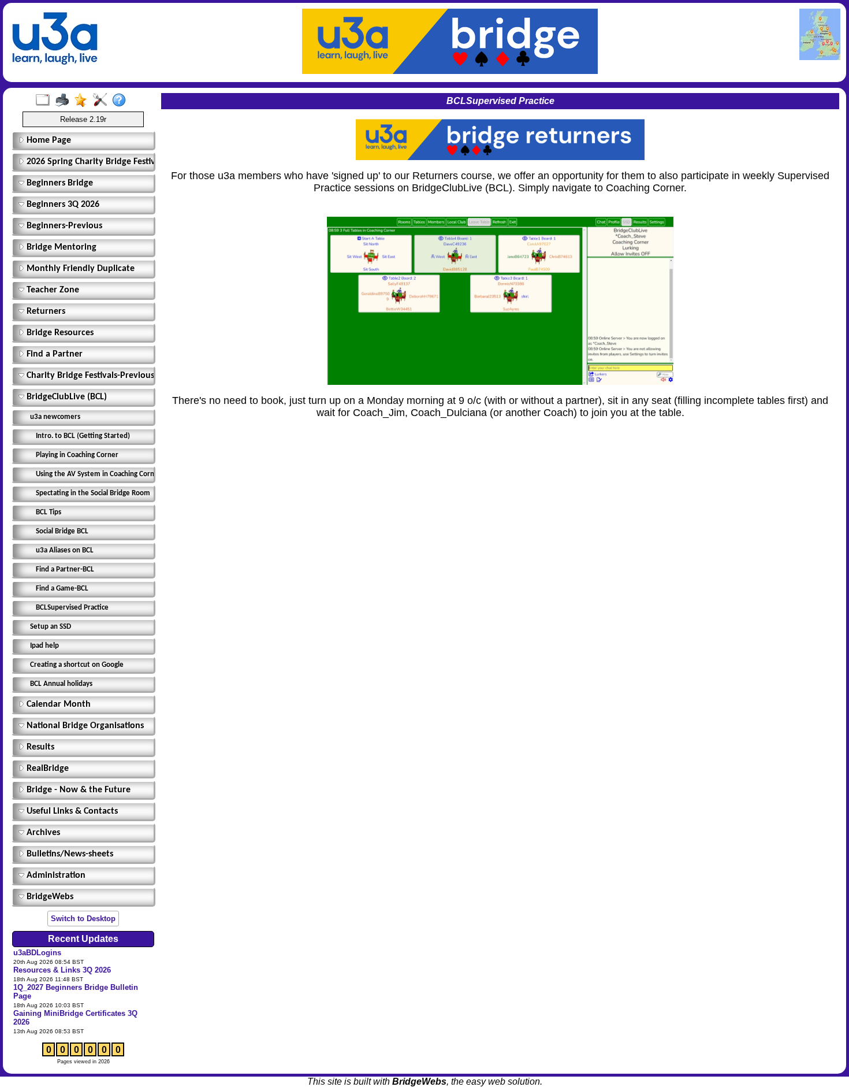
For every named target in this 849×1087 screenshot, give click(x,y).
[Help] (121, 100)
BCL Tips (48, 512)
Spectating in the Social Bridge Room (93, 493)
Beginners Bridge (58, 183)
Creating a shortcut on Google (77, 665)
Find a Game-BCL (62, 588)
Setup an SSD (50, 626)
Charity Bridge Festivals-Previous (87, 375)
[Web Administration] (102, 100)
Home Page (47, 140)
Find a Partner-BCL (65, 569)
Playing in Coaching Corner (77, 455)
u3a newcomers (55, 417)
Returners (44, 311)
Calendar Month (57, 704)
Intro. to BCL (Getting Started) (83, 436)
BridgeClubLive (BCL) (65, 397)
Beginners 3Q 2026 (61, 204)
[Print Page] (64, 100)
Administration (54, 875)
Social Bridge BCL (62, 531)
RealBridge (46, 768)
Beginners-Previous (63, 226)
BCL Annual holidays (61, 684)
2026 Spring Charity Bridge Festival (87, 161)
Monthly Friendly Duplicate (79, 268)
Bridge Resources (59, 332)
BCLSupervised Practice (72, 607)
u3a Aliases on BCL (65, 550)
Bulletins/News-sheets (68, 854)
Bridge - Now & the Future (77, 790)
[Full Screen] (45, 100)
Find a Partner (53, 354)
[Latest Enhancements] (83, 100)
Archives (42, 832)
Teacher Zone (51, 290)
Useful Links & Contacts (71, 811)
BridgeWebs (48, 896)
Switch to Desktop (83, 918)
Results (39, 747)
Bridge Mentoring (60, 247)
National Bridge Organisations (84, 725)
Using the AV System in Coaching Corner (93, 474)
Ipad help (44, 646)
